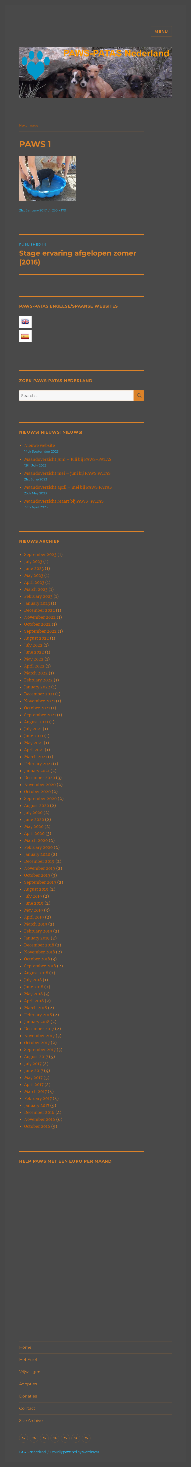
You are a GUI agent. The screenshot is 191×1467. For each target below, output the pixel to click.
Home (25, 1347)
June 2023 (34, 568)
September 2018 (40, 965)
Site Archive (31, 1420)
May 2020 (34, 826)
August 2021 (36, 721)
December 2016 (39, 1112)
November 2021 (39, 700)
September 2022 (40, 631)
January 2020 (37, 854)
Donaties (28, 1396)
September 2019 (40, 882)
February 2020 (38, 847)
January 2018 (36, 1021)
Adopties (28, 1384)
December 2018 (39, 944)
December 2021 (39, 693)
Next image (28, 125)
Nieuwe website (39, 445)
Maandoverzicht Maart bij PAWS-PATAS (64, 501)
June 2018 (33, 986)
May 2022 (34, 659)
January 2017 (36, 1105)
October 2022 (37, 624)
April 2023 (34, 582)
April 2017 (34, 1084)
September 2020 (40, 798)
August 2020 (36, 805)
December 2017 (39, 1028)
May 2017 (33, 1077)
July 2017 (33, 1063)
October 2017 (37, 1042)
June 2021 (33, 735)
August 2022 (36, 638)
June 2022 (34, 652)
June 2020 (34, 819)
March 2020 (36, 840)
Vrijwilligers (30, 1371)
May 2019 (33, 910)
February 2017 (38, 1098)
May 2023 (33, 575)
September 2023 (40, 554)
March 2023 (36, 589)
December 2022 (39, 610)
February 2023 (38, 596)
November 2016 (39, 1119)
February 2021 (38, 763)
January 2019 (37, 937)
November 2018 (39, 951)
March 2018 (35, 1007)
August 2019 (36, 889)
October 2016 (37, 1126)
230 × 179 (59, 210)
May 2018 (33, 993)
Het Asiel (28, 1359)
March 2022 (36, 672)
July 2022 (33, 645)
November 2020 (40, 784)
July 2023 (33, 561)
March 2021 (35, 756)
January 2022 (37, 686)
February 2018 (38, 1014)
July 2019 (33, 896)
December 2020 (39, 777)
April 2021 (34, 749)
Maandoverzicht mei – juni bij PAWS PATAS (67, 473)
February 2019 (38, 931)
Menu (161, 31)
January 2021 (36, 770)
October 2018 (37, 958)
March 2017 (35, 1091)
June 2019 (34, 903)
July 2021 (33, 728)
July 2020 (33, 812)
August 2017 (36, 1056)
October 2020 (37, 791)
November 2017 (39, 1035)
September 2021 (40, 714)
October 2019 (37, 875)
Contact (27, 1408)
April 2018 (34, 1000)
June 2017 (33, 1070)
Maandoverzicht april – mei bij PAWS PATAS (68, 487)
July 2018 (33, 979)
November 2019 (39, 868)
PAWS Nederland (32, 1452)
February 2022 (38, 679)
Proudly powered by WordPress (74, 1452)
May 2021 (33, 742)
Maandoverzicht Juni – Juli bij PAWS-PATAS (67, 459)
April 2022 (34, 666)
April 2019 (34, 917)
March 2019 (35, 924)
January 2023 (37, 603)
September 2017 (40, 1049)
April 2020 (34, 833)
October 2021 (37, 707)
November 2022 (40, 617)
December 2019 (39, 861)
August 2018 (36, 972)
